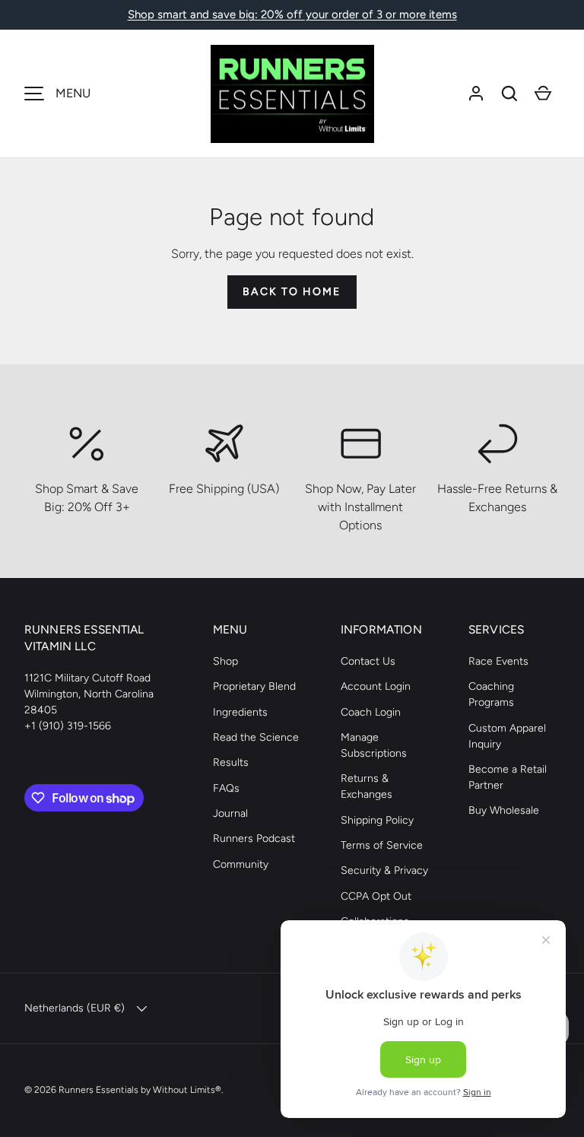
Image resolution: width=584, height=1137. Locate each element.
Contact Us (368, 661)
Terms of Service (382, 845)
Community (240, 864)
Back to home (292, 291)
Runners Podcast (254, 838)
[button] (509, 93)
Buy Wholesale (503, 810)
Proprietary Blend (254, 686)
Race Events (498, 661)
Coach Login (371, 712)
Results (231, 762)
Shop (225, 661)
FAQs (226, 788)
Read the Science (256, 737)
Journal (230, 813)
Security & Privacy (384, 870)
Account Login (376, 686)
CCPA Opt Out (376, 896)
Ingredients (240, 712)
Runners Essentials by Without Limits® (140, 1089)
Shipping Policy (377, 820)
